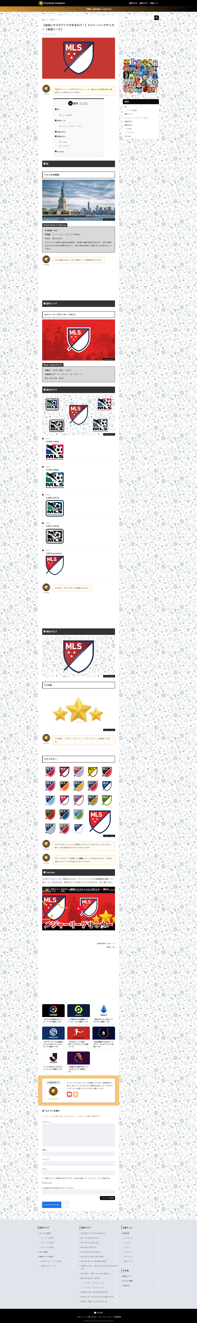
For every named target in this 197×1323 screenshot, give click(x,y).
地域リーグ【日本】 (57, 1256)
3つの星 (64, 142)
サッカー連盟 (140, 1281)
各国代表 (140, 1233)
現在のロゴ (61, 136)
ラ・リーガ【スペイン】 (99, 1238)
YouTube (60, 152)
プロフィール (81, 1317)
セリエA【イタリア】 (99, 1247)
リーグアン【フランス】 (99, 1243)
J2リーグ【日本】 (58, 1243)
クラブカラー (65, 146)
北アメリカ (141, 1256)
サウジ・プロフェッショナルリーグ (98, 1301)
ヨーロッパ (141, 1238)
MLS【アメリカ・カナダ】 (99, 1278)
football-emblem (54, 3)
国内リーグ (61, 121)
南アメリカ (141, 1261)
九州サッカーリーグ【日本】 (58, 1261)
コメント (46, 1122)
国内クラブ (133, 3)
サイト (44, 1169)
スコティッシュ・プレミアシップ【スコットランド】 (99, 1267)
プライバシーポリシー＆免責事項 (109, 1317)
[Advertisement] (78, 281)
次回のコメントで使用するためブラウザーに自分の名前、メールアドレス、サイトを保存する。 (78, 1178)
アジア (141, 1247)
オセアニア (141, 1252)
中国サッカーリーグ (58, 1266)
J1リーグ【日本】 (58, 1238)
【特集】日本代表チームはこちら (98, 9)
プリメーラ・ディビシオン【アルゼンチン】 (98, 1297)
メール (46, 1159)
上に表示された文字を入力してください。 (58, 1188)
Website (75, 1097)
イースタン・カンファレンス (100, 1283)
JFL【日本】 (57, 1252)
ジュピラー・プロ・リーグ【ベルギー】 (98, 1273)
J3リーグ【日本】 (58, 1247)
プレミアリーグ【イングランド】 (99, 1233)
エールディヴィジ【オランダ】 (98, 1256)
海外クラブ (144, 3)
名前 (45, 1150)
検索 (156, 17)
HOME (99, 1312)
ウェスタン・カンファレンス (100, 1287)
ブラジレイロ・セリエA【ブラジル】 (98, 1292)
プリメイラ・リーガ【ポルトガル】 (98, 1261)
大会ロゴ (140, 1285)
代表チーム (154, 3)
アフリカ (141, 1243)
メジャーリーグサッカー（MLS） (72, 126)
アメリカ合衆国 (66, 115)
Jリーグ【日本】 (57, 1233)
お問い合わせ (92, 1317)
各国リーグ (111, 943)
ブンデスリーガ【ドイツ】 (99, 1252)
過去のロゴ (61, 132)
